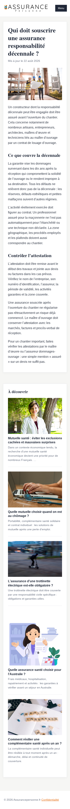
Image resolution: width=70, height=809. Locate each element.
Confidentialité (50, 799)
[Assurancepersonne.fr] (26, 8)
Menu (61, 8)
